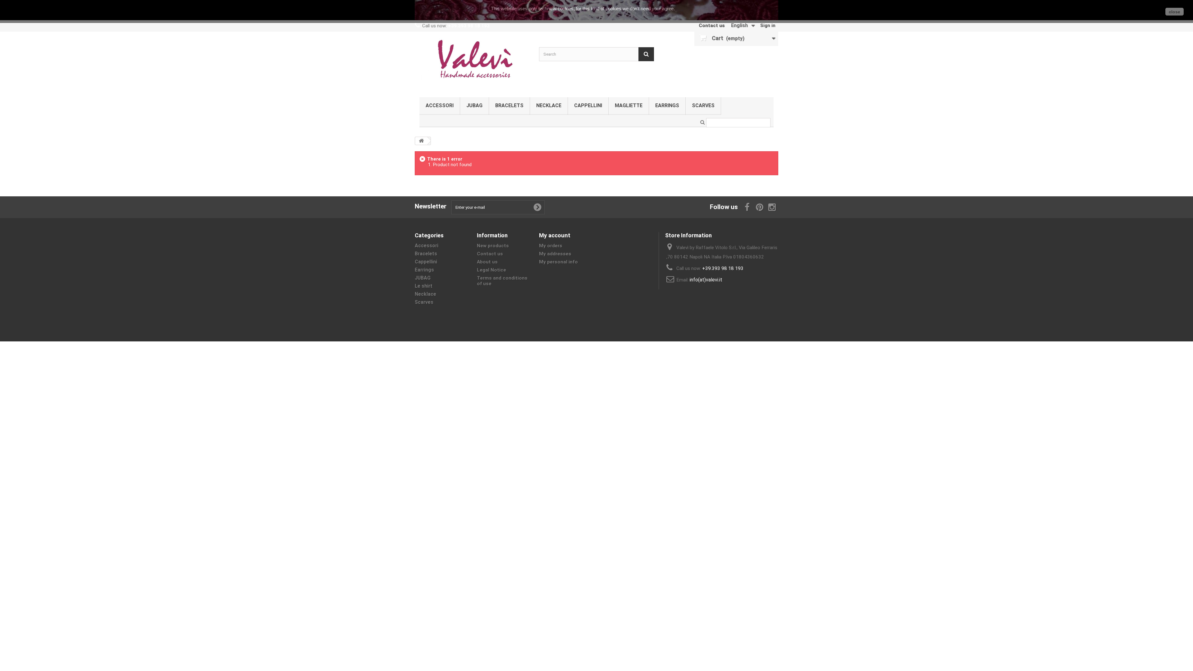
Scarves (703, 105)
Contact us (712, 25)
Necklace (548, 105)
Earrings (667, 105)
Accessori (440, 105)
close (1174, 11)
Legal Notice (491, 270)
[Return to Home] (421, 141)
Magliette (628, 105)
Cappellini (588, 105)
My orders (550, 246)
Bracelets (509, 105)
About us (487, 262)
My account (554, 235)
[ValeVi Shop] (472, 62)
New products (493, 246)
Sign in (767, 25)
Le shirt (423, 286)
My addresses (555, 254)
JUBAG (474, 105)
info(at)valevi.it (706, 280)
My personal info (558, 262)
